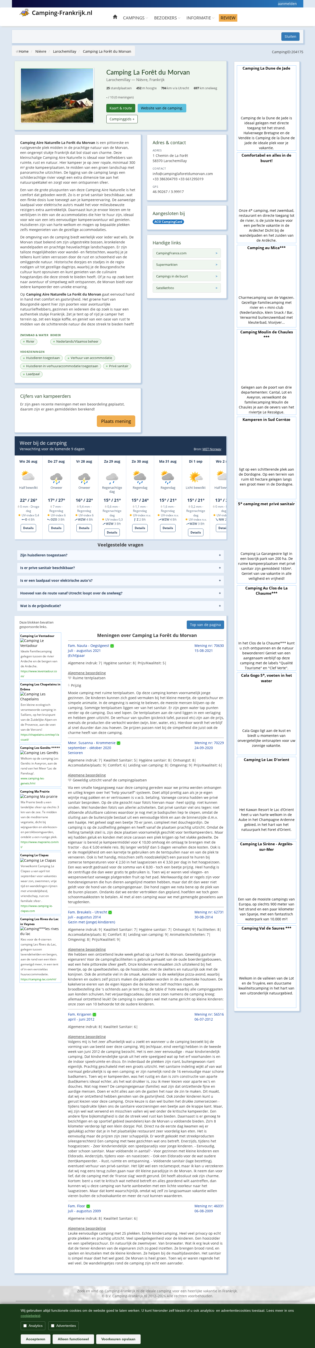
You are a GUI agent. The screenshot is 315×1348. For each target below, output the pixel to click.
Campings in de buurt (172, 276)
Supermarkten (167, 264)
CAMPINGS (134, 18)
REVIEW (228, 18)
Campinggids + (122, 119)
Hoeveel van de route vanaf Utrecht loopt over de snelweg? (71, 593)
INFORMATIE (199, 18)
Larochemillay (64, 51)
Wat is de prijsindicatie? (40, 605)
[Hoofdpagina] (115, 17)
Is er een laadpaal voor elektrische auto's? (56, 580)
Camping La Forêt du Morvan (107, 51)
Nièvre (40, 51)
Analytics (36, 1326)
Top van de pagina (205, 624)
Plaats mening (116, 421)
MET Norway (211, 449)
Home (24, 51)
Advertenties (66, 1326)
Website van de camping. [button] (162, 108)
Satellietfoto (165, 288)
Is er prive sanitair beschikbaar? (47, 567)
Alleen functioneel (73, 1339)
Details (28, 528)
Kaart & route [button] (121, 108)
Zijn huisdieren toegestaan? (43, 555)
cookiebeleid (30, 1316)
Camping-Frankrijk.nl (62, 12)
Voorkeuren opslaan (118, 1339)
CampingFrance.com (171, 253)
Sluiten (290, 36)
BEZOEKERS (166, 18)
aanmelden (287, 3)
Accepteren (35, 1339)
